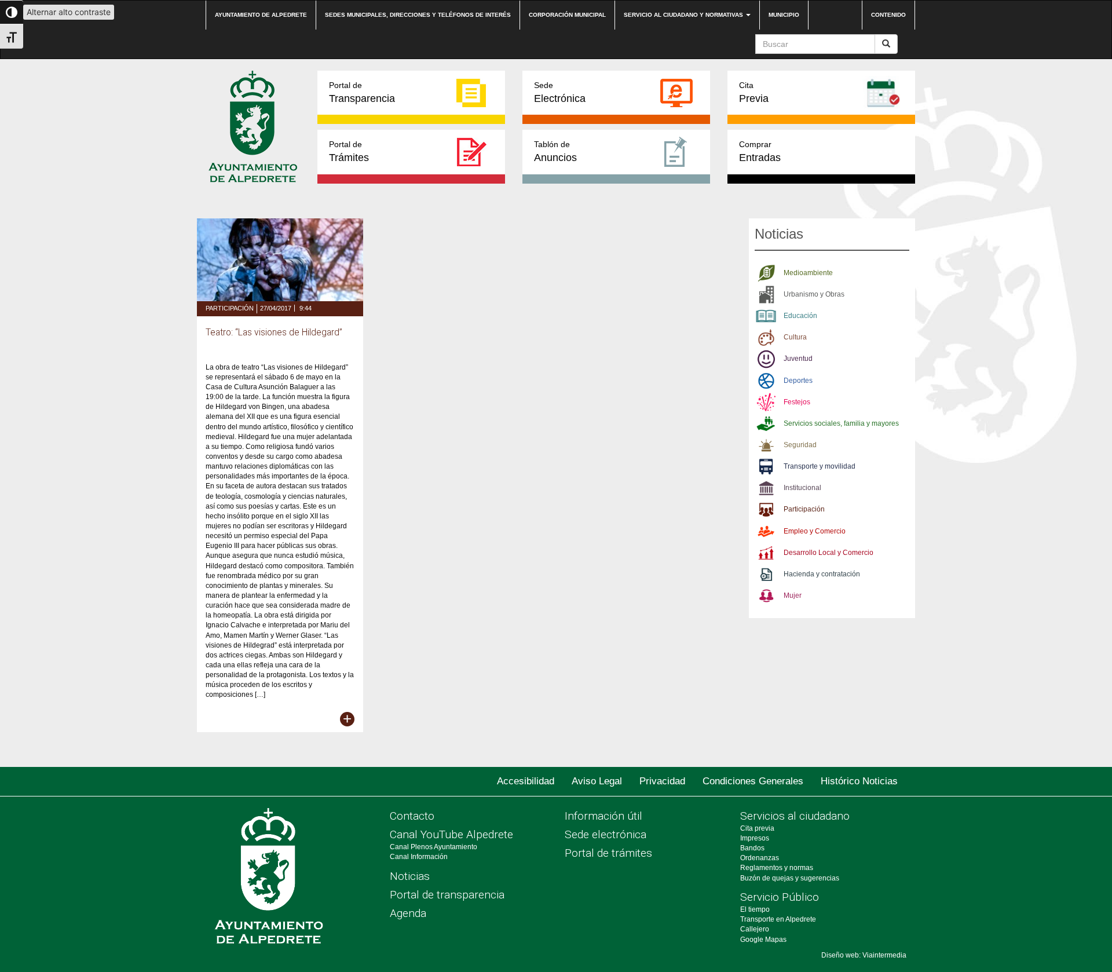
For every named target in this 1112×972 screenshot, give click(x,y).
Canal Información (419, 857)
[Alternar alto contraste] (11, 12)
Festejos (797, 402)
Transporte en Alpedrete (778, 919)
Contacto (412, 816)
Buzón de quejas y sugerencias (789, 878)
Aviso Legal (597, 781)
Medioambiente (808, 273)
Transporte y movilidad (819, 466)
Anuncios (555, 151)
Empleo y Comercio (815, 531)
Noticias (410, 876)
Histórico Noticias (859, 781)
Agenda (408, 913)
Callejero (754, 929)
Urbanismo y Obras (814, 294)
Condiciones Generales (753, 781)
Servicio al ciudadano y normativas (684, 15)
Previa (754, 92)
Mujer (793, 595)
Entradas (760, 151)
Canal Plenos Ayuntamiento (433, 847)
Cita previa (757, 828)
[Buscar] (886, 44)
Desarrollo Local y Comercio (828, 553)
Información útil (603, 816)
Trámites (349, 151)
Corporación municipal (567, 15)
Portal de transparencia (447, 894)
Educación (800, 316)
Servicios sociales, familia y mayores (841, 423)
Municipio (784, 15)
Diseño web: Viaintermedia (863, 955)
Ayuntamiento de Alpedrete (261, 15)
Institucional (802, 488)
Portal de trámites (608, 853)
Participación (230, 308)
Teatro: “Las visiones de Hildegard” (274, 332)
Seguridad (800, 445)
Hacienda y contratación (822, 574)
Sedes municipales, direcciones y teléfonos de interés (418, 15)
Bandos (752, 848)
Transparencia (362, 92)
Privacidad (662, 781)
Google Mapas (763, 940)
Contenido (888, 15)
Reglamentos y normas (776, 868)
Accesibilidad (525, 781)
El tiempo (755, 909)
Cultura (795, 337)
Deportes (798, 381)
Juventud (798, 359)
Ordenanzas (759, 858)
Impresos (754, 838)
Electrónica (560, 92)
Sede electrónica (605, 834)
